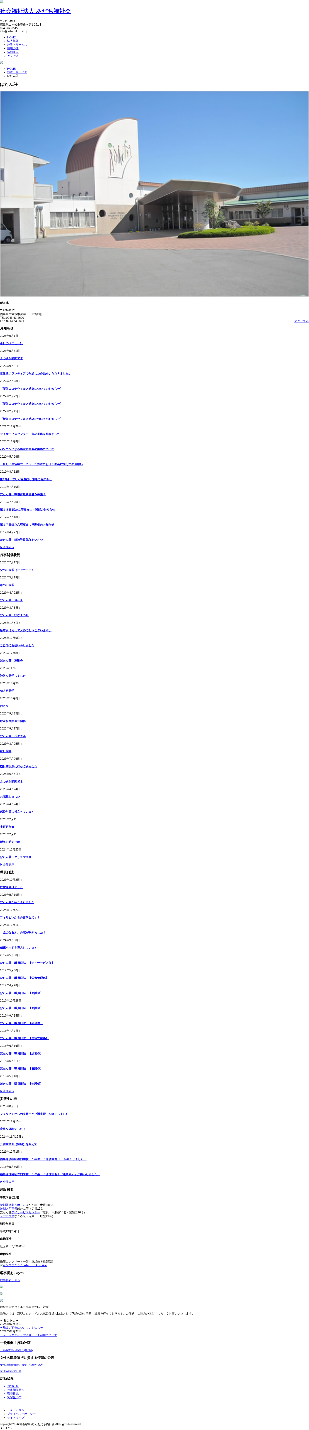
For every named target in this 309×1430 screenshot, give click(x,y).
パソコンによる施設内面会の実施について (27, 449)
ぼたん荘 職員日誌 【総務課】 (21, 1023)
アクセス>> (301, 321)
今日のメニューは (11, 343)
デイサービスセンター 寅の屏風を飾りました (30, 433)
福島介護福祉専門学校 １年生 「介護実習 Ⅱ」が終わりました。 (43, 1159)
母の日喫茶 (7, 584)
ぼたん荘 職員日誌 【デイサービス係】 (27, 962)
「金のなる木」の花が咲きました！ (23, 932)
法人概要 (13, 40)
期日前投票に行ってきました (18, 766)
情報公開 (13, 48)
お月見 (4, 705)
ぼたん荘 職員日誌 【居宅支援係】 (24, 1038)
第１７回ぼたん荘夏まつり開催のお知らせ (27, 524)
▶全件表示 (7, 547)
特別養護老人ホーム (13, 1204)
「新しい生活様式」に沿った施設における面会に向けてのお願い (41, 464)
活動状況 (13, 52)
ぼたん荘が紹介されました (17, 902)
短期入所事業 (8, 1208)
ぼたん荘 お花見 (11, 600)
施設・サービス (17, 44)
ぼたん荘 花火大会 (13, 736)
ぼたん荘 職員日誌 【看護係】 (21, 1068)
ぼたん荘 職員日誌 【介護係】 (21, 993)
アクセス (13, 55)
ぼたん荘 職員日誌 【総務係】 (21, 1053)
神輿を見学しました (13, 675)
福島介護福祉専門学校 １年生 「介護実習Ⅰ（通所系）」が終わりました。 (50, 1174)
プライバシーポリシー (21, 1413)
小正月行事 (7, 826)
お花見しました (10, 796)
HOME (11, 37)
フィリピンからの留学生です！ (20, 917)
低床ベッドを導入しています (18, 947)
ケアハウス (7, 1216)
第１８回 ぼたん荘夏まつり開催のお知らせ (27, 509)
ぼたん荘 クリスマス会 (15, 857)
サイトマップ (15, 1417)
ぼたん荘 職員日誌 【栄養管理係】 (24, 977)
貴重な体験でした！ (13, 1128)
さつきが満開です (11, 358)
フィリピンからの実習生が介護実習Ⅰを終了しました (34, 1113)
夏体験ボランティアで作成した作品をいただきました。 (36, 373)
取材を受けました (11, 887)
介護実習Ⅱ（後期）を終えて (18, 1144)
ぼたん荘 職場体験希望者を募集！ (23, 494)
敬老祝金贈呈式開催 (13, 721)
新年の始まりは (10, 841)
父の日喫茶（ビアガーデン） (18, 569)
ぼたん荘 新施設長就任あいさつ (21, 539)
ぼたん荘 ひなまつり (14, 615)
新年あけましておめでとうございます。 (26, 630)
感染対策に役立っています (17, 811)
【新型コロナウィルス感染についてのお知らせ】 (31, 388)
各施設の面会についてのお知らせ (21, 1327)
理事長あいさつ (10, 1280)
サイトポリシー (17, 1410)
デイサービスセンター (25, 1212)
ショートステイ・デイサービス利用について (28, 1335)
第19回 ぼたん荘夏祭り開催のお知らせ (26, 479)
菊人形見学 (7, 690)
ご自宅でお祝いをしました (17, 645)
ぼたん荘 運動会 (11, 660)
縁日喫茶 (5, 751)
